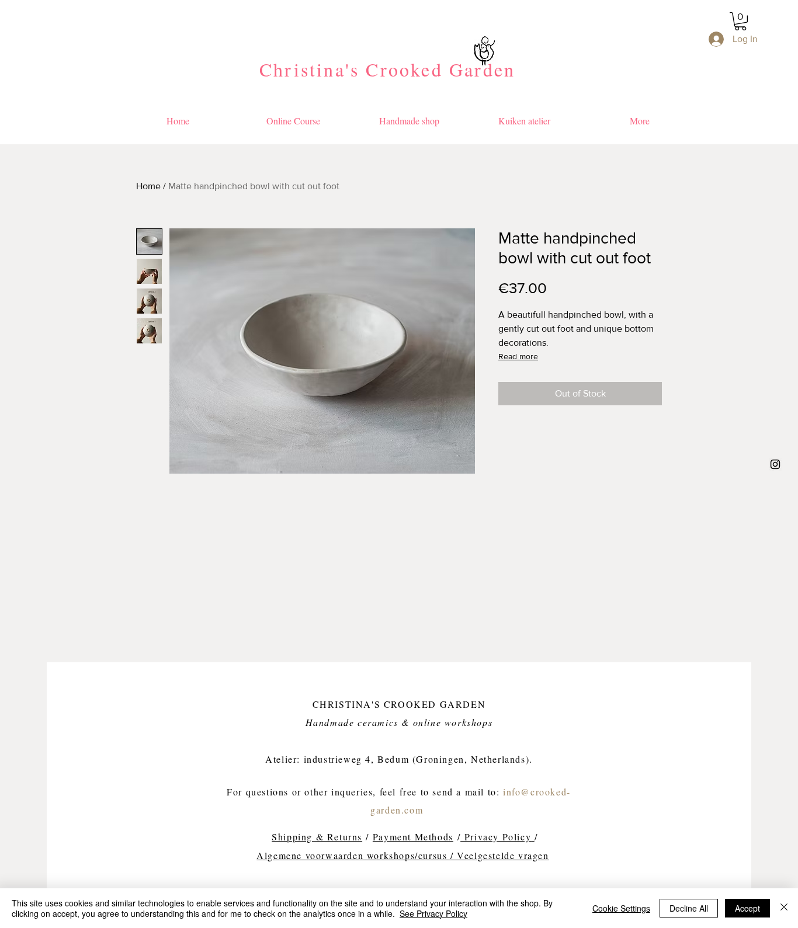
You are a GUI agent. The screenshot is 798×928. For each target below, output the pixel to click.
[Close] (784, 908)
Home (148, 186)
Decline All (688, 908)
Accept (747, 908)
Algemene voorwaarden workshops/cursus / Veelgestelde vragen (402, 855)
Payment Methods (413, 836)
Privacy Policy (495, 836)
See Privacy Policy (433, 913)
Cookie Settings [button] (621, 908)
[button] (740, 21)
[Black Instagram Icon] (775, 464)
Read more (518, 356)
